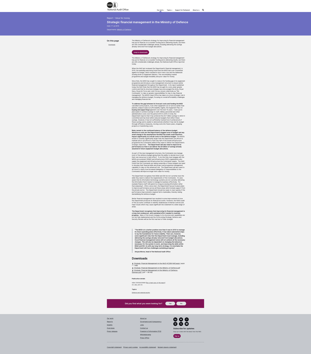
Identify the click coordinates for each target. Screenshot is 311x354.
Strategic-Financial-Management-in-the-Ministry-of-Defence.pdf (157, 268)
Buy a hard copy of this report (155, 283)
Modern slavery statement (167, 347)
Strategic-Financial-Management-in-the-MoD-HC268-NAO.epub (157, 263)
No (181, 303)
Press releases (112, 331)
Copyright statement (114, 347)
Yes (170, 303)
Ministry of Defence (124, 30)
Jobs (142, 325)
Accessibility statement (147, 347)
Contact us (144, 328)
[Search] (203, 10)
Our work (110, 318)
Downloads (111, 44)
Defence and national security (141, 292)
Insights (109, 325)
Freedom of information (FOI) (150, 331)
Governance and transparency (150, 322)
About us (143, 318)
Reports (110, 322)
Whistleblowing (145, 335)
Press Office (144, 338)
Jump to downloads (140, 52)
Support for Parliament (182, 10)
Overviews (111, 328)
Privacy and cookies (130, 347)
